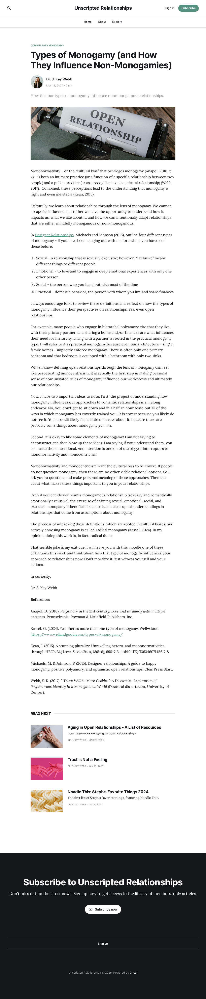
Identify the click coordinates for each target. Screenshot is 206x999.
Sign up (103, 943)
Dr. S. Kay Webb (59, 79)
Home (88, 21)
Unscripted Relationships (103, 8)
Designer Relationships (54, 235)
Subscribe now (106, 909)
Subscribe (188, 8)
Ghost (133, 972)
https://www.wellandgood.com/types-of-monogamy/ (77, 634)
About (102, 21)
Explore (117, 21)
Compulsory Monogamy (47, 45)
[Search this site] (9, 8)
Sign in (169, 8)
